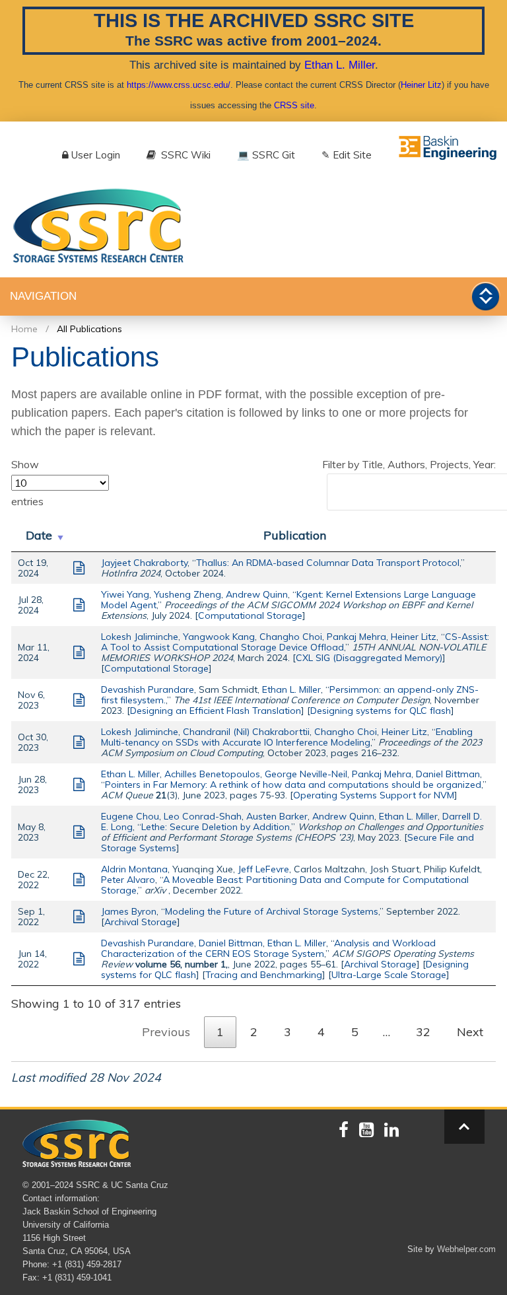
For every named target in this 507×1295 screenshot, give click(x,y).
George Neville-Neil (306, 774)
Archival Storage (140, 922)
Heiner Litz (421, 85)
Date (39, 535)
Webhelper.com (466, 1249)
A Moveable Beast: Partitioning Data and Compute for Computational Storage (285, 885)
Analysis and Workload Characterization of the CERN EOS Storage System (268, 948)
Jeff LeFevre (263, 869)
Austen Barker (277, 816)
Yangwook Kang (219, 637)
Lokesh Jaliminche (139, 637)
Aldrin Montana (134, 869)
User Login (95, 155)
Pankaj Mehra (356, 637)
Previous (166, 1031)
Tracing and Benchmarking (263, 975)
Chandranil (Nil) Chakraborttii (246, 732)
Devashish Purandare (147, 689)
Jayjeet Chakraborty (144, 563)
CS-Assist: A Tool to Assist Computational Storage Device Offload (295, 642)
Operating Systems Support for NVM (373, 795)
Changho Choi (290, 637)
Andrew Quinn (257, 594)
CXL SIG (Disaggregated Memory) (369, 658)
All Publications (89, 329)
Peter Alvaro (128, 880)
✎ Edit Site (346, 155)
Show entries (27, 483)
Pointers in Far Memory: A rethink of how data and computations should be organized (293, 784)
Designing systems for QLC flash (380, 711)
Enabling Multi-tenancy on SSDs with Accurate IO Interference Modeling (287, 737)
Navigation (43, 296)
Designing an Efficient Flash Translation (215, 711)
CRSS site (294, 105)
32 (423, 1031)
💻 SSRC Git (266, 155)
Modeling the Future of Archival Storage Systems (271, 911)
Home (24, 329)
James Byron (128, 911)
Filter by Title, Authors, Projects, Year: (409, 464)
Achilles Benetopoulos (212, 774)
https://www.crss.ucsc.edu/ (178, 85)
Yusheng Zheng (187, 594)
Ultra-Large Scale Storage (388, 975)
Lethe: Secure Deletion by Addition (215, 827)
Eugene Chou (130, 816)
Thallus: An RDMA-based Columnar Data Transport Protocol (327, 563)
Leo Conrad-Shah (203, 816)
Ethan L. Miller (339, 64)
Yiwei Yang (125, 594)
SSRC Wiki (184, 155)
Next (470, 1031)
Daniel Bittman (448, 774)
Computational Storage (250, 615)
